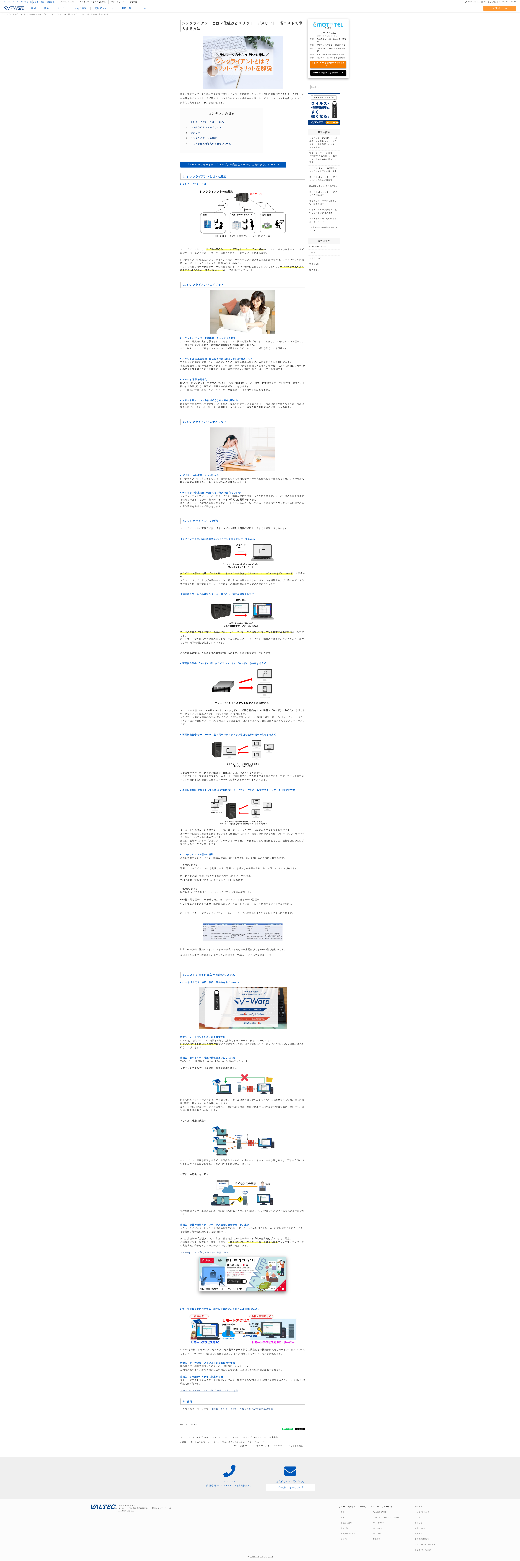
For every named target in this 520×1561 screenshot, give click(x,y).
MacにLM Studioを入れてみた (323, 186)
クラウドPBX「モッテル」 (426, 1544)
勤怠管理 (51, 2)
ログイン (144, 8)
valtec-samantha (317, 246)
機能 (33, 8)
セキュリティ (210, 1437)
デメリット (196, 133)
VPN (311, 252)
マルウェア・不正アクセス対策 (93, 2)
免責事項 (418, 1533)
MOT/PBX (377, 1528)
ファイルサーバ (117, 2)
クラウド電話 (38, 2)
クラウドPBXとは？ (423, 1550)
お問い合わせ (499, 8)
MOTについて (379, 1523)
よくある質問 (79, 8)
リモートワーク (260, 1437)
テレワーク (223, 1437)
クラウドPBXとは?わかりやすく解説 (328, 64)
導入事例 (313, 270)
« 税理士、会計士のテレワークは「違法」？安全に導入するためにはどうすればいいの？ (222, 1442)
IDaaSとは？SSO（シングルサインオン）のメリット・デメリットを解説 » (269, 1446)
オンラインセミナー (423, 1512)
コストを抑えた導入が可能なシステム (211, 143)
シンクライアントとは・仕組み (207, 122)
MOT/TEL (377, 1533)
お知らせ (313, 258)
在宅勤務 (273, 1437)
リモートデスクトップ (241, 1437)
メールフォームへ (289, 1487)
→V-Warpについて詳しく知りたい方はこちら (204, 1252)
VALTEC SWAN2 (67, 2)
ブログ (60, 8)
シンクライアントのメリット (206, 127)
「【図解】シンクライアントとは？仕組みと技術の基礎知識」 (242, 1409)
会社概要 (133, 2)
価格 (46, 8)
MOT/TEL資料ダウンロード (327, 73)
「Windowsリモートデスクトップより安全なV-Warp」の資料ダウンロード (232, 164)
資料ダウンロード (104, 8)
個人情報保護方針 (422, 1539)
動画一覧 (126, 8)
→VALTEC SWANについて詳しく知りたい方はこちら (209, 1390)
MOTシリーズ (26, 2)
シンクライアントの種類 (204, 138)
